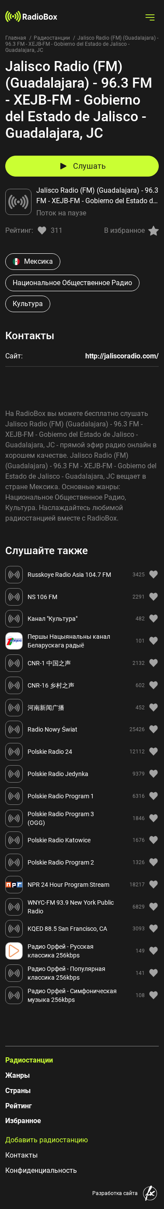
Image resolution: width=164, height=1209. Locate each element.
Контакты (21, 1155)
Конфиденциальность (41, 1170)
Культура (28, 304)
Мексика (38, 261)
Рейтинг (18, 1106)
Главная (15, 38)
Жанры (17, 1075)
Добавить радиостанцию (46, 1140)
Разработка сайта (115, 1193)
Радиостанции (52, 38)
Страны (18, 1090)
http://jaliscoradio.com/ (122, 356)
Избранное (23, 1121)
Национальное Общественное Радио (72, 283)
